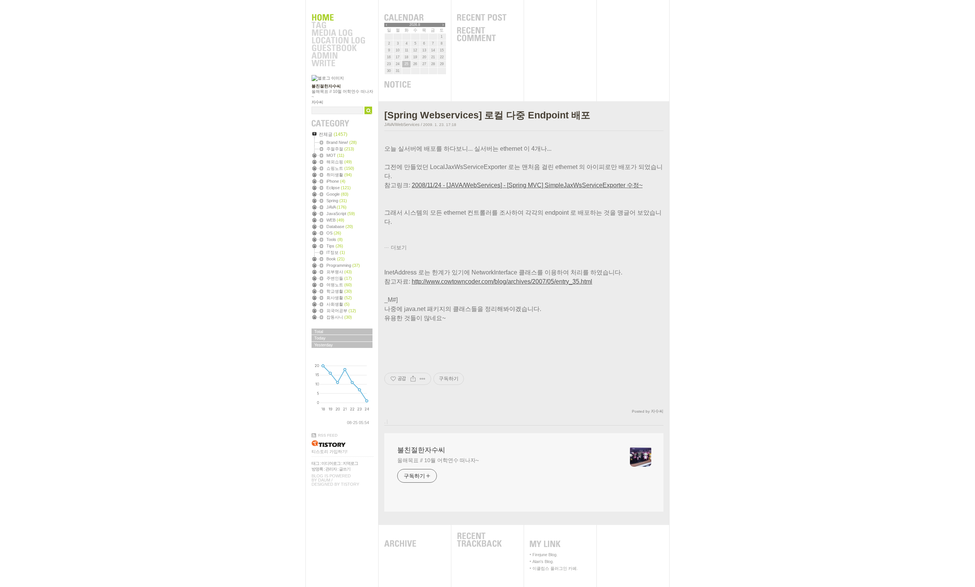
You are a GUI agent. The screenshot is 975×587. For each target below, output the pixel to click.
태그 (315, 463)
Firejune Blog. (545, 554)
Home (338, 18)
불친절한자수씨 (326, 86)
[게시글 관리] (422, 378)
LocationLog (338, 41)
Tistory (350, 484)
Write (338, 63)
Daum (324, 480)
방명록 (317, 469)
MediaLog (338, 33)
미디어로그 (330, 463)
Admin (338, 56)
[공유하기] (413, 378)
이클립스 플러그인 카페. (555, 568)
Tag (338, 25)
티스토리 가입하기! (329, 451)
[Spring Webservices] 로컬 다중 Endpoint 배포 (487, 115)
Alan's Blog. (543, 561)
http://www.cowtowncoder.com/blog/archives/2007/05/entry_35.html (502, 281)
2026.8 (414, 25)
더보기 (399, 247)
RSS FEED (327, 435)
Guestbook (338, 48)
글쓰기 (344, 469)
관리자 (331, 469)
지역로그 (350, 463)
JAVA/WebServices (402, 124)
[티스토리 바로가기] (343, 443)
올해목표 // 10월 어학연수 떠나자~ (438, 460)
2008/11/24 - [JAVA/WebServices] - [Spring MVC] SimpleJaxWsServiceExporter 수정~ (527, 185)
